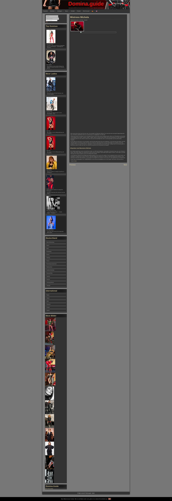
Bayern (47, 245)
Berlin (47, 248)
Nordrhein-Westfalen (50, 270)
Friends (79, 11)
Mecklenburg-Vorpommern (51, 263)
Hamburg (48, 257)
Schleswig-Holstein (50, 282)
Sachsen (48, 279)
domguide (85, 20)
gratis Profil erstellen (49, 488)
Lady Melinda (49, 170)
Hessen (47, 260)
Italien (47, 301)
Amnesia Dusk (49, 111)
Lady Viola (48, 91)
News (66, 11)
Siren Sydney (49, 64)
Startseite (45, 11)
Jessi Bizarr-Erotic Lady (51, 210)
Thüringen (48, 285)
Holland (47, 298)
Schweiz (48, 307)
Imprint (93, 493)
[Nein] (170, 499)
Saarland (48, 276)
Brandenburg (48, 251)
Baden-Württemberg (50, 242)
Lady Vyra (48, 130)
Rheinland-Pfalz (49, 273)
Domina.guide (86, 4)
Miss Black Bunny (50, 230)
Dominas (52, 11)
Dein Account (86, 11)
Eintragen (59, 11)
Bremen (47, 254)
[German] (93, 11)
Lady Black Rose (49, 44)
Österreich (48, 304)
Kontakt (73, 11)
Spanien (48, 310)
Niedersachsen (49, 266)
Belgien (47, 294)
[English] (97, 11)
